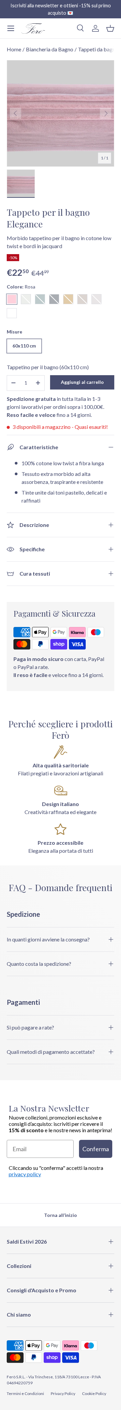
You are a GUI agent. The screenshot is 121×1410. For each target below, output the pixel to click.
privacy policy (25, 1174)
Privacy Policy (63, 1393)
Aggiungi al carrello (82, 382)
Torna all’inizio (60, 1215)
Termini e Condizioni (25, 1393)
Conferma (95, 1149)
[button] (110, 28)
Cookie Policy (94, 1393)
